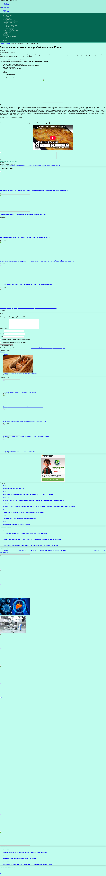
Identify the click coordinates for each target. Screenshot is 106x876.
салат (100, 550)
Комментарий (4, 328)
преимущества (78, 550)
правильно (72, 550)
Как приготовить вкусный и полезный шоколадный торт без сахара (25, 237)
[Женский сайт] (4, 7)
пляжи (67, 550)
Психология (9, 29)
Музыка (8, 37)
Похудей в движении (10, 30)
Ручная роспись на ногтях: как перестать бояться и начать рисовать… (23, 407)
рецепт (96, 550)
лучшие (43, 550)
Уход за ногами (10, 26)
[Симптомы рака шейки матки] (15, 845)
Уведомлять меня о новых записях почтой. (14, 342)
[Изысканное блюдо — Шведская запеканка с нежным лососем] (15, 211)
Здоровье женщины (10, 22)
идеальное (28, 550)
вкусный (1, 550)
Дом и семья (7, 19)
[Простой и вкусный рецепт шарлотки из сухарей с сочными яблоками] (15, 281)
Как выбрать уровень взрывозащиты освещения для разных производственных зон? (27, 436)
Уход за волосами (11, 23)
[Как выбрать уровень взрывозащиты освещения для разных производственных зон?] (11, 435)
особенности (56, 550)
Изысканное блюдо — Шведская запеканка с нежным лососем (23, 214)
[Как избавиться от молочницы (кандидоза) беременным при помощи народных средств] (15, 568)
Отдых (5, 33)
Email (2, 333)
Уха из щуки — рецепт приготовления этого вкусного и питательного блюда (28, 308)
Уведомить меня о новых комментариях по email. (16, 339)
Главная (2, 43)
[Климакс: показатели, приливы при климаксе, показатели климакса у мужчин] (15, 696)
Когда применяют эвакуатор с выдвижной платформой (19, 451)
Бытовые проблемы (12, 21)
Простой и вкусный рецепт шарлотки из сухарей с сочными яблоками (26, 284)
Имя (1, 331)
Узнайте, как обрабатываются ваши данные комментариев (48, 348)
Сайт (1, 336)
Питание (6, 16)
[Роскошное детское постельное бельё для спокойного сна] (11, 390)
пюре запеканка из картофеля (8, 161)
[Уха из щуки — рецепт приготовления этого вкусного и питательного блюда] (15, 305)
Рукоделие (7, 32)
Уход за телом (10, 28)
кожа (33, 550)
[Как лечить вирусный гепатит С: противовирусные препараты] (15, 615)
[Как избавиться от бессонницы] (15, 597)
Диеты (8, 18)
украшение (5, 552)
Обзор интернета (11, 36)
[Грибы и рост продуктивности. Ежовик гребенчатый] (15, 830)
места (50, 551)
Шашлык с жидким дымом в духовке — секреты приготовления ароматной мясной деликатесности (37, 261)
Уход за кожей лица (11, 25)
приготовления (91, 550)
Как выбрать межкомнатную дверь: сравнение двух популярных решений (24, 421)
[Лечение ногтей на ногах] (15, 583)
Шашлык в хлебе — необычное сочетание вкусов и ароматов (20, 373)
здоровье (22, 550)
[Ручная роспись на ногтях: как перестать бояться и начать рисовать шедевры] (11, 405)
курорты (37, 550)
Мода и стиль (7, 15)
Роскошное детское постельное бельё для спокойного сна (19, 392)
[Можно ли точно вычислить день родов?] (15, 647)
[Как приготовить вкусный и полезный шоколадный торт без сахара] (15, 234)
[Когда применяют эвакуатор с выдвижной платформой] (11, 449)
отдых (63, 550)
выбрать (6, 550)
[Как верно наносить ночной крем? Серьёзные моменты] (15, 682)
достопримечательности (14, 550)
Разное (5, 35)
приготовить (85, 550)
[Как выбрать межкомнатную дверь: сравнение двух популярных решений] (11, 420)
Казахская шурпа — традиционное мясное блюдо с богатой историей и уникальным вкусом (34, 190)
